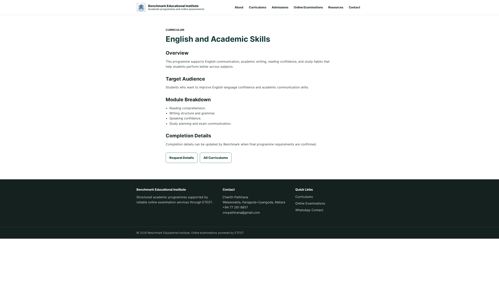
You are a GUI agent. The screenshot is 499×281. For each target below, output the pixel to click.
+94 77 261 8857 (235, 207)
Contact (354, 7)
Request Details (181, 158)
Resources (335, 7)
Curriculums (257, 7)
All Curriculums (215, 158)
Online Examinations (308, 7)
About (239, 7)
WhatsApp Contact (309, 210)
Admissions (280, 7)
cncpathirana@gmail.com (241, 212)
